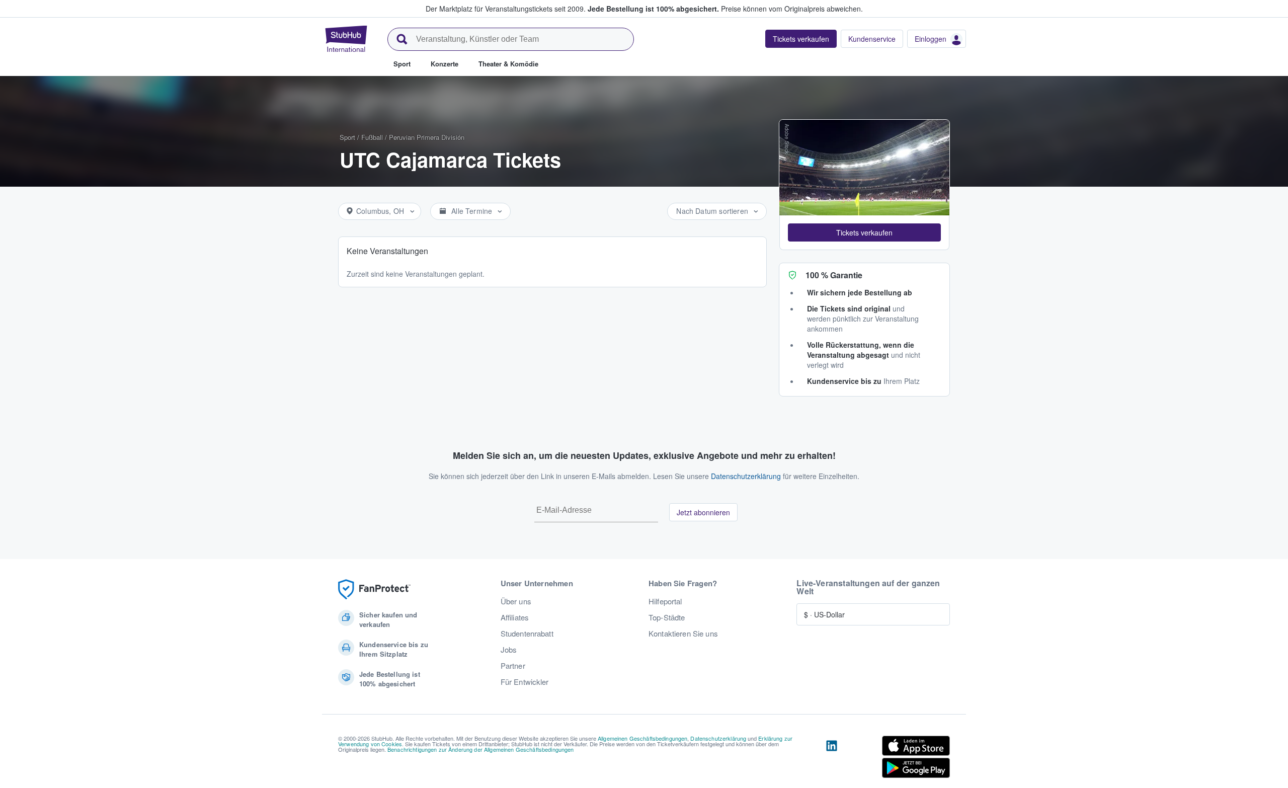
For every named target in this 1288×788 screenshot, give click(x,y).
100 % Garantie (834, 275)
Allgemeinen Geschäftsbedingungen (642, 738)
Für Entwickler (525, 682)
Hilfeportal (665, 601)
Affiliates (515, 617)
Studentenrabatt (527, 633)
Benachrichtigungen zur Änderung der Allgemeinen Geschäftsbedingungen (480, 749)
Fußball (372, 137)
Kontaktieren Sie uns (683, 633)
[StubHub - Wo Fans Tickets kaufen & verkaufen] (346, 39)
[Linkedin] (832, 759)
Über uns (516, 601)
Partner (513, 666)
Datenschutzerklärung (746, 476)
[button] (864, 232)
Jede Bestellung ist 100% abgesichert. (653, 9)
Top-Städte (667, 617)
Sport (347, 137)
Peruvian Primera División (426, 137)
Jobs (509, 650)
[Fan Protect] (374, 589)
